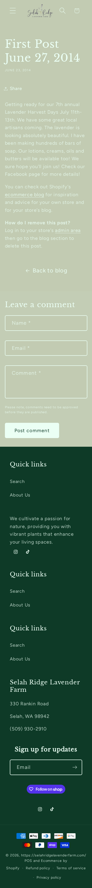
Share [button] (16, 88)
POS (28, 860)
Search (17, 481)
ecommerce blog (24, 194)
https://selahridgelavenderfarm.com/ (53, 855)
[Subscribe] (75, 767)
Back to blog (50, 270)
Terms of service (71, 868)
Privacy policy (49, 877)
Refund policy (38, 868)
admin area (68, 230)
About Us (20, 495)
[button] (13, 11)
